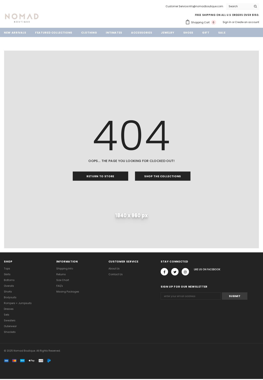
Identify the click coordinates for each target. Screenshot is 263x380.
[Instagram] (185, 271)
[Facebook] (164, 271)
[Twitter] (175, 271)
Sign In (227, 22)
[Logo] (22, 17)
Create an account (247, 22)
